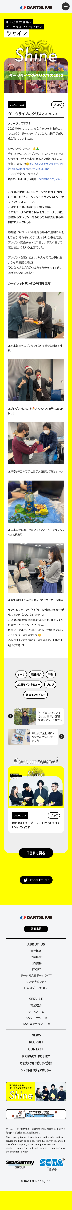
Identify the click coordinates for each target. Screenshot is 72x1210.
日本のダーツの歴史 (36, 988)
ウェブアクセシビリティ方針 (36, 1063)
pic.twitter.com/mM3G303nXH (31, 169)
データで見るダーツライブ (36, 975)
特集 (50, 674)
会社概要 (36, 951)
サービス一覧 (36, 1012)
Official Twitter (39, 880)
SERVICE (36, 998)
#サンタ (48, 164)
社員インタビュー (35, 695)
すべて (21, 674)
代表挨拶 (36, 963)
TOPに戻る (36, 853)
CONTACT (36, 1048)
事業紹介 (36, 1005)
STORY (36, 969)
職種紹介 (36, 674)
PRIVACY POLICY (36, 1056)
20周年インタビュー (28, 684)
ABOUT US (36, 944)
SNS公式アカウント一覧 (36, 1024)
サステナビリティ (36, 982)
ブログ (58, 105)
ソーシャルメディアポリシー (36, 1070)
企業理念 (36, 957)
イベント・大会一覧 (36, 1018)
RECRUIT (36, 1041)
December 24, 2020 (49, 179)
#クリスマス (36, 164)
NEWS (36, 1034)
